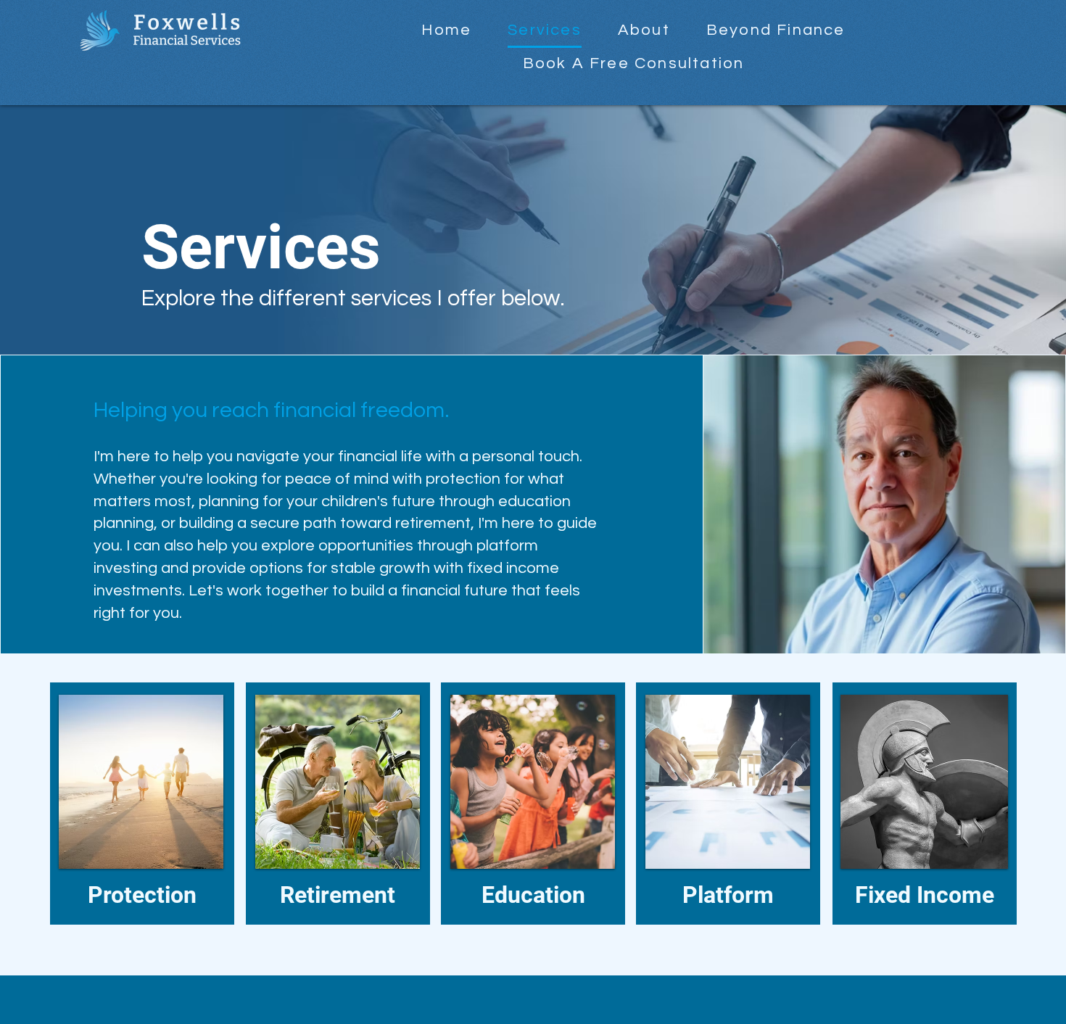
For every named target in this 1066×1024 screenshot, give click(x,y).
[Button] (141, 804)
